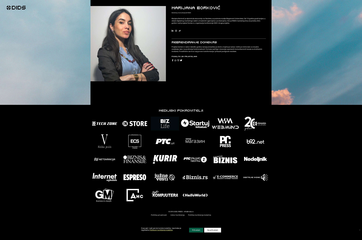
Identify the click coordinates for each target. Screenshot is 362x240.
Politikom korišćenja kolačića (161, 230)
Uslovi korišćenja (177, 215)
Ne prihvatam (212, 230)
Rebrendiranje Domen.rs (194, 42)
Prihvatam (196, 230)
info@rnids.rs (189, 212)
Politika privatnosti (159, 215)
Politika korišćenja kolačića (199, 215)
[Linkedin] (173, 31)
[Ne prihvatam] (360, 230)
